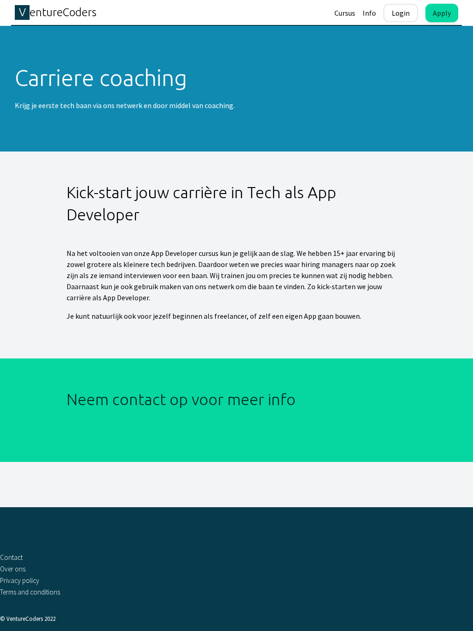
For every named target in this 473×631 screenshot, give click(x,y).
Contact (11, 557)
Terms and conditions (30, 592)
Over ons (12, 568)
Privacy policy (19, 580)
